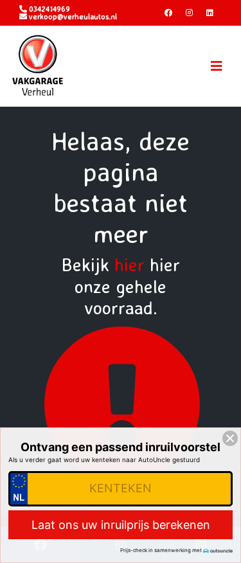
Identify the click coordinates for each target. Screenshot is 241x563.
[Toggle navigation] (216, 66)
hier (129, 264)
